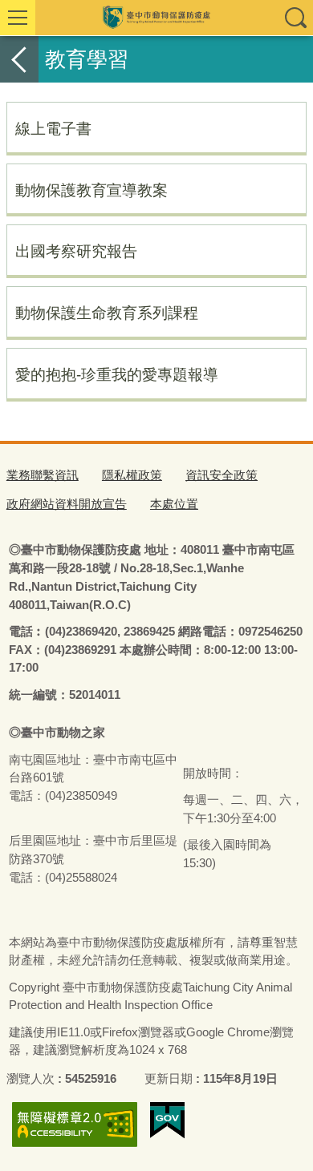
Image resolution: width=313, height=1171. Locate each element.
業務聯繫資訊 (42, 475)
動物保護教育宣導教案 (91, 190)
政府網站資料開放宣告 (66, 504)
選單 (17, 17)
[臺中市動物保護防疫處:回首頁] (156, 17)
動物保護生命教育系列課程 (106, 312)
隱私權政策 (132, 475)
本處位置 (174, 504)
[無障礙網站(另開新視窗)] (74, 1124)
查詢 (295, 17)
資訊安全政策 (221, 475)
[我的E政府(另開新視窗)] (167, 1120)
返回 (19, 59)
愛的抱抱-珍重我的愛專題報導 (116, 374)
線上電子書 (53, 128)
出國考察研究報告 (76, 251)
